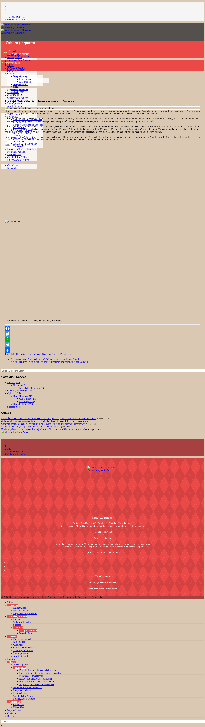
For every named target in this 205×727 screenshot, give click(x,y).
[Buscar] (1, 176)
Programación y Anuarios (19, 60)
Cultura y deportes (20, 56)
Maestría (6, 108)
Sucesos (17, 625)
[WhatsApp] (102, 339)
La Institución (19, 607)
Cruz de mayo (34, 354)
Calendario (12, 165)
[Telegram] (102, 344)
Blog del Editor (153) (23, 404)
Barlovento (65, 354)
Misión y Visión (20, 610)
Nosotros (6, 52)
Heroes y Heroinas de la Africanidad (36, 681)
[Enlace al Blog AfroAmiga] (102, 432)
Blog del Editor (20, 84)
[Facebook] (102, 328)
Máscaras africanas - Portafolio (21, 149)
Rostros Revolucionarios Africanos (35, 678)
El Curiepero (25, 81)
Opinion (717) (14, 393)
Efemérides (12, 168)
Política (16, 619)
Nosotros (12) (19, 385)
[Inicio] (1, 49)
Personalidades (14, 154)
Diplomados (19, 642)
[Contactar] (1, 173)
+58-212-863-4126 (16, 17)
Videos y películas (15, 114)
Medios (5, 111)
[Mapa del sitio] (1, 170)
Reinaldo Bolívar (19, 354)
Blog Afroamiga (21, 76)
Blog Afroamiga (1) (22, 396)
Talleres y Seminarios (23, 650)
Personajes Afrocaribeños (31, 676)
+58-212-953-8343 (16, 19)
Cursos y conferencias (17, 98)
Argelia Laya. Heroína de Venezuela (36, 684)
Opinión (11, 73)
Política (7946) (14, 382)
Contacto (11, 713)
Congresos (18, 644)
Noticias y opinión (11, 63)
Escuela (5, 87)
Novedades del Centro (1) (31, 388)
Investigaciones (20, 653)
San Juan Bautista (50, 354)
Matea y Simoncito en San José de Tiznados (40, 673)
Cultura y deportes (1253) (19, 390)
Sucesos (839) (14, 407)
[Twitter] (102, 334)
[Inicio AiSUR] (102, 487)
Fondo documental (22, 639)
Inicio (14, 51)
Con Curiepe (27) (27, 398)
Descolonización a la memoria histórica (37, 670)
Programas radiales (16, 151)
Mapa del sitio (14, 710)
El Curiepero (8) (27, 401)
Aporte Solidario (15, 106)
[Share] (102, 350)
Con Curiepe (25, 79)
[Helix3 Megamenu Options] (2, 38)
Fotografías (12, 116)
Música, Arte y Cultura (18, 160)
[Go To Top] (1, 724)
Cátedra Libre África (17, 157)
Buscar (10, 716)
